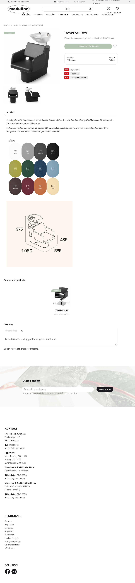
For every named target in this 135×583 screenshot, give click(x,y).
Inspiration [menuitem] (107, 14)
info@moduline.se (62, 2)
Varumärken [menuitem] (92, 14)
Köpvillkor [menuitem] (9, 531)
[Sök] (90, 9)
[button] (117, 8)
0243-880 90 (81, 2)
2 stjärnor (9, 331)
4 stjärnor (13, 331)
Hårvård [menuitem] (26, 14)
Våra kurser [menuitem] (10, 548)
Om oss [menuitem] (8, 521)
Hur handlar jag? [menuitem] (11, 538)
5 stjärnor (16, 331)
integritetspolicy (70, 393)
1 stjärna (6, 331)
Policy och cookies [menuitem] (13, 541)
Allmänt (11, 112)
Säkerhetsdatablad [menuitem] (12, 545)
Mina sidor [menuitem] (9, 528)
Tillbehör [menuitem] (63, 14)
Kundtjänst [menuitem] (9, 535)
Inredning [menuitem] (38, 14)
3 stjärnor (11, 331)
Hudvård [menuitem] (50, 14)
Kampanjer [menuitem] (77, 14)
